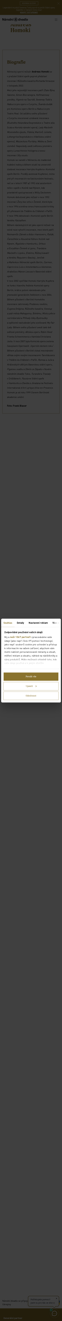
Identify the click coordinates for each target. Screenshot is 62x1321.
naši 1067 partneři (20, 636)
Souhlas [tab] (7, 622)
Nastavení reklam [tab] (38, 622)
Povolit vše (31, 676)
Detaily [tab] (20, 622)
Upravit (29, 686)
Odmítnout (31, 696)
